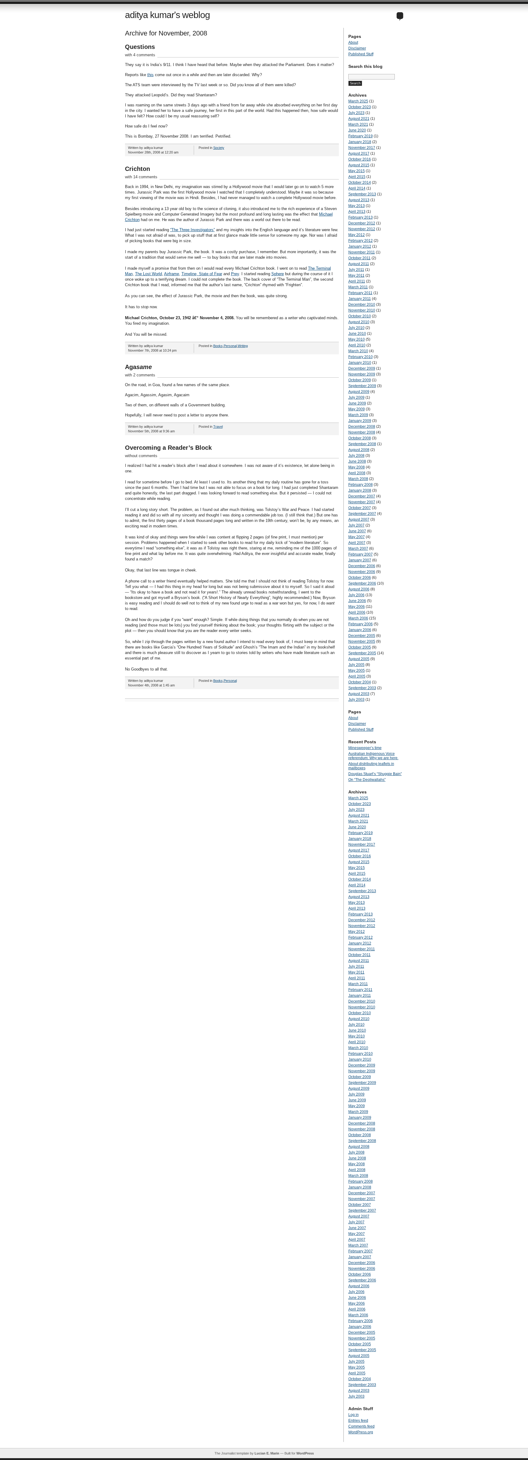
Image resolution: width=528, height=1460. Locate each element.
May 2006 (356, 606)
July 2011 (356, 270)
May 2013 (356, 206)
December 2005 (361, 636)
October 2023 (359, 107)
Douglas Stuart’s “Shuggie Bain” (375, 774)
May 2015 (356, 171)
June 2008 (357, 461)
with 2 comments (140, 375)
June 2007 (357, 531)
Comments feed (361, 1426)
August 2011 (358, 264)
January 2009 (359, 421)
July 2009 (356, 397)
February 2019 (360, 136)
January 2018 (359, 142)
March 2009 (358, 415)
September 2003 (362, 688)
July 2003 (356, 699)
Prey (235, 274)
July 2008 (356, 455)
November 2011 (361, 252)
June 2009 (357, 403)
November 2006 (361, 572)
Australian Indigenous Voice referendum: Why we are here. (373, 756)
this (150, 74)
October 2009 (359, 380)
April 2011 (356, 281)
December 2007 (361, 496)
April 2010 (356, 345)
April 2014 (356, 188)
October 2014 (359, 182)
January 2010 (359, 362)
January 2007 (359, 560)
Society (218, 148)
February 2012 (360, 240)
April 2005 (356, 676)
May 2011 (356, 275)
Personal (230, 346)
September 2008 (362, 444)
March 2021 (358, 124)
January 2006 (359, 630)
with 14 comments (141, 177)
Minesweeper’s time (365, 748)
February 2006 (360, 624)
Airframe (171, 274)
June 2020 (357, 130)
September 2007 (362, 514)
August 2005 (358, 659)
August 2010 (358, 322)
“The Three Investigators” (192, 229)
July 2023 (356, 113)
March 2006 (358, 618)
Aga (138, 367)
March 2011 (358, 287)
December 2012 (361, 223)
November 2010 (361, 310)
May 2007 (356, 537)
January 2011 (359, 299)
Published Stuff (360, 54)
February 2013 (360, 217)
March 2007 (358, 548)
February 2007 (360, 554)
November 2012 (361, 229)
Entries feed (358, 1420)
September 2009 (362, 386)
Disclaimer (357, 48)
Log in (353, 1415)
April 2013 (356, 211)
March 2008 (358, 479)
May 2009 (356, 409)
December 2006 (361, 566)
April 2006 (356, 612)
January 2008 (359, 490)
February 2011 (360, 293)
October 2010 (359, 316)
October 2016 (359, 159)
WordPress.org (360, 1432)
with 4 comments (140, 55)
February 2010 (360, 357)
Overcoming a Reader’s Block (168, 447)
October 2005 (359, 647)
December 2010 (361, 304)
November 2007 (361, 502)
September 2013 (362, 194)
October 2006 (359, 577)
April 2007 (356, 543)
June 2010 (357, 333)
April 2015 (356, 177)
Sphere (277, 274)
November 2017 (361, 148)
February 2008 (360, 484)
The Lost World (148, 274)
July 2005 (356, 665)
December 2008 (361, 426)
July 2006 (356, 595)
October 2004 (359, 682)
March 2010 (358, 351)
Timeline (189, 274)
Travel (218, 426)
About (353, 42)
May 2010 (356, 339)
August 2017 (358, 153)
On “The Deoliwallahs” (367, 780)
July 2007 (356, 525)
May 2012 (356, 235)
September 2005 (362, 653)
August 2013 (358, 200)
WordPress (305, 1453)
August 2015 (358, 165)
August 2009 (358, 392)
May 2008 (356, 467)
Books (218, 346)
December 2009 (361, 368)
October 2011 (359, 258)
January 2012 (359, 246)
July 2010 (356, 328)
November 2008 (361, 432)
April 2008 (356, 473)
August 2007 (358, 519)
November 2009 (361, 374)
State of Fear (210, 274)
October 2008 (359, 438)
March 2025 (358, 101)
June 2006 (357, 601)
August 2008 (358, 450)
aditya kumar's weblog (167, 15)
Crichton (137, 168)
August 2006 (358, 589)
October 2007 (359, 508)
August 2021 (358, 118)
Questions (140, 46)
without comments (141, 455)
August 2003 (358, 694)
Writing (243, 346)
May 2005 (356, 670)
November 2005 (361, 641)
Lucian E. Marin (267, 1453)
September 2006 (362, 583)
